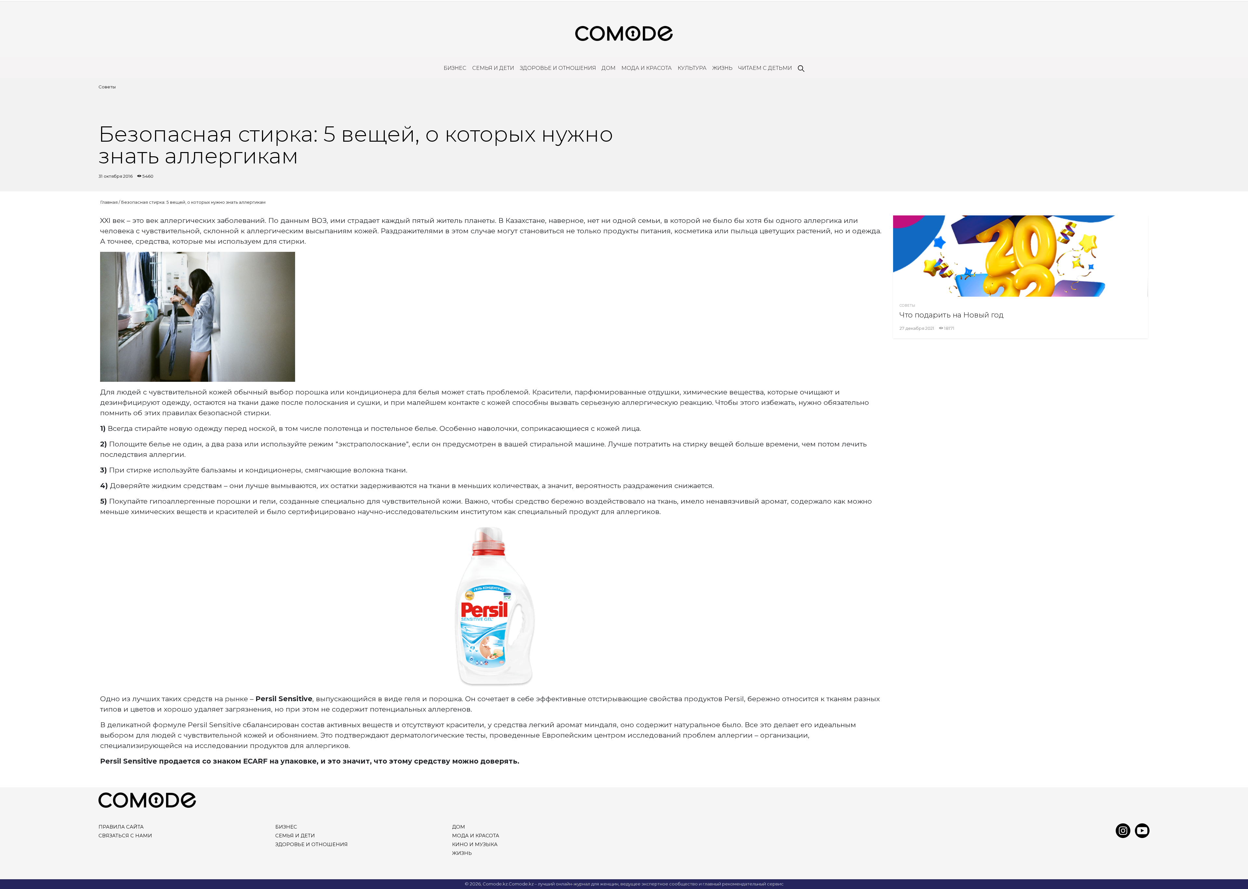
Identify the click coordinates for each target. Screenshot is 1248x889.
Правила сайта (121, 827)
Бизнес (455, 68)
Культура (692, 68)
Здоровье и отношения (558, 68)
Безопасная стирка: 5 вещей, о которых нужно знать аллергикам (193, 202)
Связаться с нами (125, 836)
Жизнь (722, 68)
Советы (107, 86)
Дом (609, 68)
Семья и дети (493, 68)
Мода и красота (646, 68)
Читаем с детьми (765, 68)
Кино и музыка (475, 844)
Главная (109, 202)
